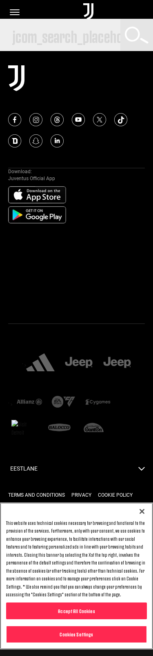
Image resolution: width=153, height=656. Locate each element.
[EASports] (64, 403)
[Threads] (57, 119)
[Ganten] (94, 428)
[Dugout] (14, 140)
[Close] (142, 511)
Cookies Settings (76, 634)
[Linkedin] (57, 140)
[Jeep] (78, 363)
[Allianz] (29, 402)
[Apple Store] (37, 195)
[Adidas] (40, 363)
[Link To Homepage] (88, 12)
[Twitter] (99, 119)
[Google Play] (37, 215)
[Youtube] (78, 119)
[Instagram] (35, 119)
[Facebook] (14, 119)
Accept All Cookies (76, 610)
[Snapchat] (35, 140)
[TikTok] (120, 119)
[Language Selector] (141, 471)
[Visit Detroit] (25, 428)
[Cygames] (98, 402)
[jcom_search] (136, 35)
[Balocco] (59, 428)
